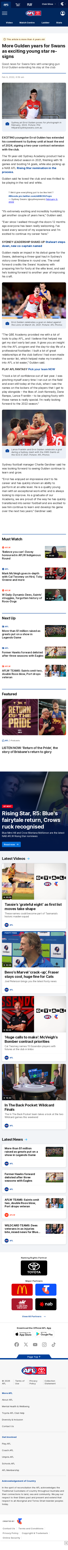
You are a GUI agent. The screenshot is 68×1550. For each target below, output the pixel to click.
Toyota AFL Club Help (13, 1413)
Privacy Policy (33, 1382)
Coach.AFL (7, 1450)
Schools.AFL (8, 1463)
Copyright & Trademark (35, 1533)
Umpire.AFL (8, 1457)
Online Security (11, 1537)
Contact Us (8, 1426)
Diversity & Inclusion (12, 1419)
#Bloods (13, 196)
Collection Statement (50, 1382)
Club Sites (47, 4)
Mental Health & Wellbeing (15, 1406)
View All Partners (31, 1316)
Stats (59, 22)
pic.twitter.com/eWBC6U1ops (35, 196)
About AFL (7, 1399)
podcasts (15, 740)
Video (9, 22)
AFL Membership (10, 1470)
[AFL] (6, 4)
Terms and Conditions (30, 1528)
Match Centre (27, 22)
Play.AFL (6, 1443)
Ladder (46, 22)
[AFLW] (18, 4)
